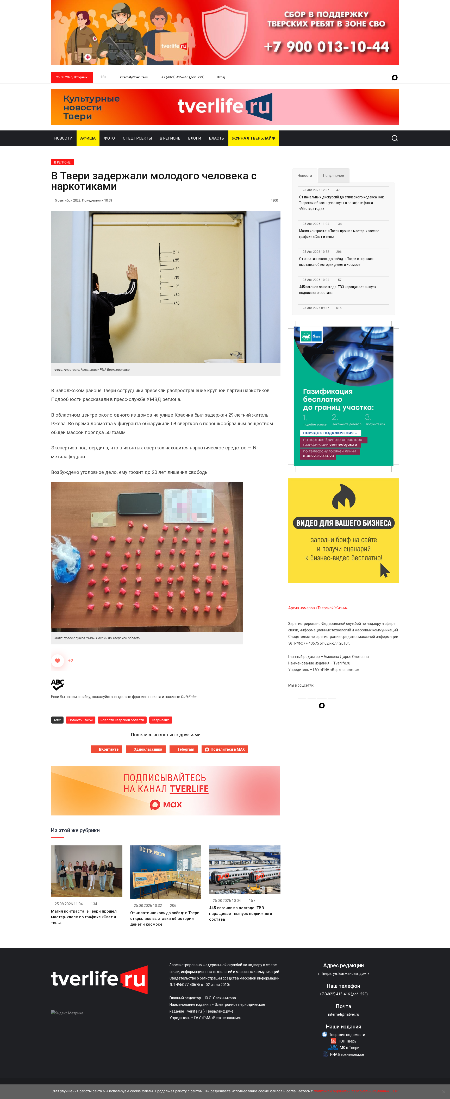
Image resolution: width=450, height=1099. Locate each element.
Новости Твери (80, 720)
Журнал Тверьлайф (253, 138)
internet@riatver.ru (343, 1014)
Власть (216, 138)
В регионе (170, 138)
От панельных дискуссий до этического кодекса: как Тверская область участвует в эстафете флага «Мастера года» (341, 203)
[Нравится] (57, 660)
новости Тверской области (122, 720)
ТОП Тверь (347, 1041)
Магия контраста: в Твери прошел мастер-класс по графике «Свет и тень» (84, 917)
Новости (63, 138)
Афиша (88, 138)
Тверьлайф (161, 720)
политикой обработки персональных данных (352, 1091)
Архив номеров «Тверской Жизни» (318, 608)
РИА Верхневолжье (347, 1054)
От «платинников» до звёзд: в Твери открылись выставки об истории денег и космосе (164, 918)
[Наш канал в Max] (395, 78)
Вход (221, 77)
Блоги (194, 138)
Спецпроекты (137, 138)
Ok (395, 1091)
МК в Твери (349, 1048)
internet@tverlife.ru (133, 77)
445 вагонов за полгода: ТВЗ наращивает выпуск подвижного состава (240, 914)
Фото (109, 138)
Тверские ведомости (347, 1035)
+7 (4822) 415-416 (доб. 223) (182, 77)
